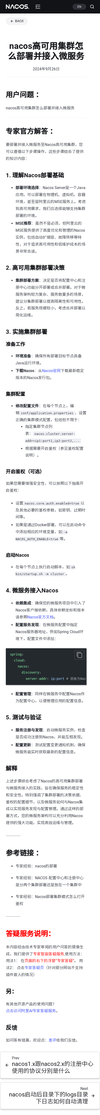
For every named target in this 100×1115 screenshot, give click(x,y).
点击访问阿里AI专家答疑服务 (31, 1011)
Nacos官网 (51, 370)
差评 (52, 1040)
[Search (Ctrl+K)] (90, 7)
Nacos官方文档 (40, 617)
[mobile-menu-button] (38, 6)
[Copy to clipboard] (79, 655)
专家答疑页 (34, 967)
